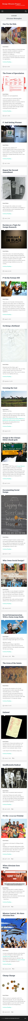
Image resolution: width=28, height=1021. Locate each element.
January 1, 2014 (7, 758)
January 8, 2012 (7, 968)
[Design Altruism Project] (14, 4)
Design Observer (21, 466)
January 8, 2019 (7, 608)
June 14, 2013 (7, 809)
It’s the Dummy (13, 816)
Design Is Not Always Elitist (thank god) (11, 439)
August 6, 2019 (7, 431)
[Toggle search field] (26, 11)
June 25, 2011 (7, 1012)
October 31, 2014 (7, 705)
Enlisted (6, 712)
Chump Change (9, 975)
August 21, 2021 (7, 319)
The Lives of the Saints (12, 663)
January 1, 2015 (7, 656)
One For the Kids (9, 24)
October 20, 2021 (7, 271)
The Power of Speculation (13, 73)
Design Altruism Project (12, 1018)
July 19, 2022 (7, 163)
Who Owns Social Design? (13, 560)
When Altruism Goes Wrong (11, 866)
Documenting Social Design (11, 491)
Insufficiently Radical (12, 765)
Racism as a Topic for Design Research (11, 226)
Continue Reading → (7, 62)
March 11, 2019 (7, 553)
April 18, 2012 (7, 906)
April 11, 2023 (7, 115)
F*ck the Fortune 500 (11, 278)
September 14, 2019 (8, 381)
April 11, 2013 (7, 858)
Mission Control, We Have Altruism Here (13, 914)
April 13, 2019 (7, 483)
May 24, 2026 (7, 66)
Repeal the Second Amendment (10, 171)
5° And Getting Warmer (12, 122)
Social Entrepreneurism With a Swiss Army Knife (13, 616)
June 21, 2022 (7, 218)
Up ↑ (26, 1018)
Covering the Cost (10, 388)
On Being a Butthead (11, 326)
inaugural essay (6, 956)
